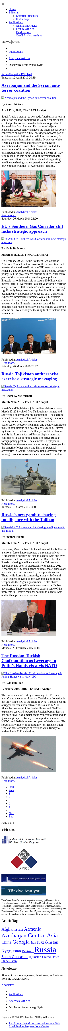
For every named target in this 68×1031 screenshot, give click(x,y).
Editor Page (22, 19)
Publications (16, 22)
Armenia (32, 929)
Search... (6, 41)
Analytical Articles (26, 25)
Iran (34, 942)
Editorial (13, 12)
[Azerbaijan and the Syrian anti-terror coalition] (29, 97)
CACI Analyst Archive (29, 35)
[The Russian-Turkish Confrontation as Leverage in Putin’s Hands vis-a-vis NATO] (34, 676)
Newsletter (7, 984)
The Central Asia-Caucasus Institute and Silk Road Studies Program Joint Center (34, 1025)
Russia (45, 949)
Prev (11, 790)
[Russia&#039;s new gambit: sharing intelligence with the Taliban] (34, 530)
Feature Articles (25, 28)
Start (11, 787)
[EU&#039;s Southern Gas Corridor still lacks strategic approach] (34, 242)
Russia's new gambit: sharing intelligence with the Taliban (28, 517)
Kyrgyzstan (11, 951)
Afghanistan (12, 929)
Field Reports (23, 32)
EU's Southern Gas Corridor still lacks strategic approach (32, 229)
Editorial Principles (27, 15)
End (11, 816)
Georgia (22, 942)
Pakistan (28, 951)
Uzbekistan (9, 961)
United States (50, 957)
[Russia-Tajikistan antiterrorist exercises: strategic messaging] (34, 389)
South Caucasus (14, 956)
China (7, 942)
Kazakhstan (47, 942)
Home (12, 9)
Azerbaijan (14, 935)
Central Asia (43, 935)
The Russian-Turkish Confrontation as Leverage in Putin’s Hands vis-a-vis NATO (29, 660)
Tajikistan (35, 957)
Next (11, 813)
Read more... (8, 215)
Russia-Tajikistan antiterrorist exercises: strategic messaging (29, 376)
